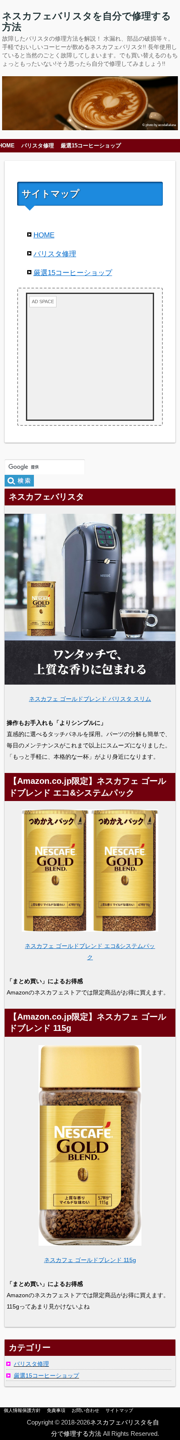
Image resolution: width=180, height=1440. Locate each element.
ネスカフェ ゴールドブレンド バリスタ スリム (90, 699)
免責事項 (56, 1410)
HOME (43, 235)
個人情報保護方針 (22, 1410)
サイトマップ (119, 1410)
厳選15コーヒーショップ (91, 146)
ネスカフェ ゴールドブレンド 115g (90, 1260)
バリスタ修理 (37, 146)
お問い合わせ (85, 1410)
